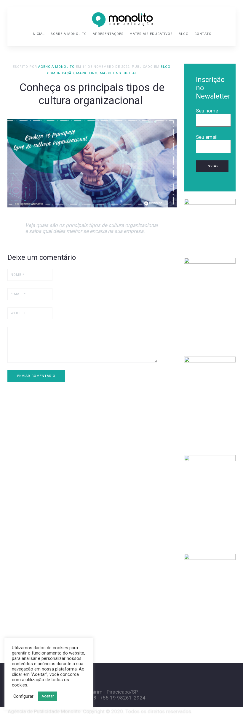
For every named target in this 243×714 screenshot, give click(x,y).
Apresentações (108, 34)
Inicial (38, 34)
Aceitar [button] (47, 696)
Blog (183, 34)
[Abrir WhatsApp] (228, 699)
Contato (203, 34)
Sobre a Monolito (69, 34)
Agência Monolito (56, 67)
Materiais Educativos (151, 34)
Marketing (86, 73)
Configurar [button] (23, 696)
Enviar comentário (36, 376)
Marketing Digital (118, 73)
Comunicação (60, 73)
